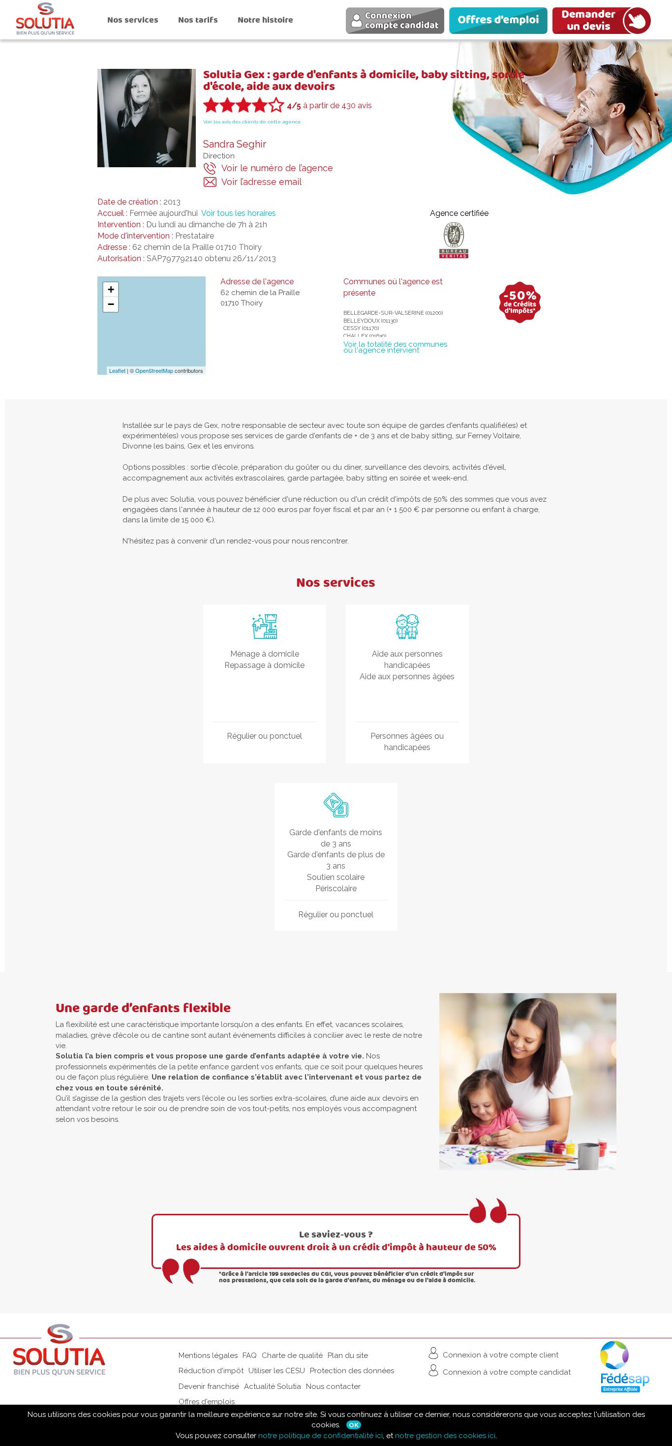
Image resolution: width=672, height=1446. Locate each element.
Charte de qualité (292, 1355)
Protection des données (352, 1370)
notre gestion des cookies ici (445, 1435)
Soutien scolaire (336, 877)
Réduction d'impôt (211, 1370)
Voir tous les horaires (238, 213)
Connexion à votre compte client (499, 1354)
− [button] (111, 304)
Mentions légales (208, 1355)
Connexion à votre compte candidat (506, 1371)
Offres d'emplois (207, 1401)
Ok (354, 1425)
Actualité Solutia (272, 1386)
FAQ (250, 1355)
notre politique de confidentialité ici (320, 1435)
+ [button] (111, 289)
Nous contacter (333, 1386)
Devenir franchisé (209, 1386)
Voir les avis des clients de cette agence (252, 121)
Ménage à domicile (264, 654)
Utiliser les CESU (276, 1370)
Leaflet (117, 370)
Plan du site (348, 1355)
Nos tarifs (198, 20)
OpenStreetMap (154, 370)
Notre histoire (265, 20)
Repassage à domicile (264, 665)
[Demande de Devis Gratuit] (604, 22)
